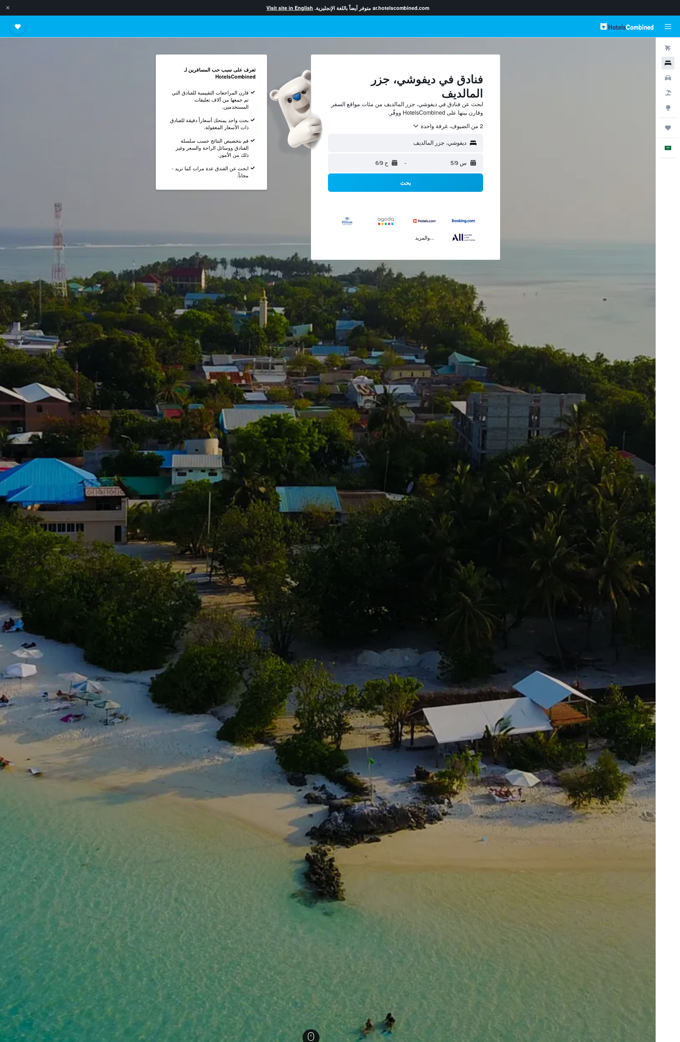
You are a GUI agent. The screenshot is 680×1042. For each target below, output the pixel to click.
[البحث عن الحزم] (668, 93)
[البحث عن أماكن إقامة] (668, 63)
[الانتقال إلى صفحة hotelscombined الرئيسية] (626, 26)
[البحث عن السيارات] (668, 78)
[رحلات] (668, 128)
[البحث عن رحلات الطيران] (668, 48)
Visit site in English (289, 7)
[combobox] (447, 126)
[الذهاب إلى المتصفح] (668, 108)
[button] (8, 8)
